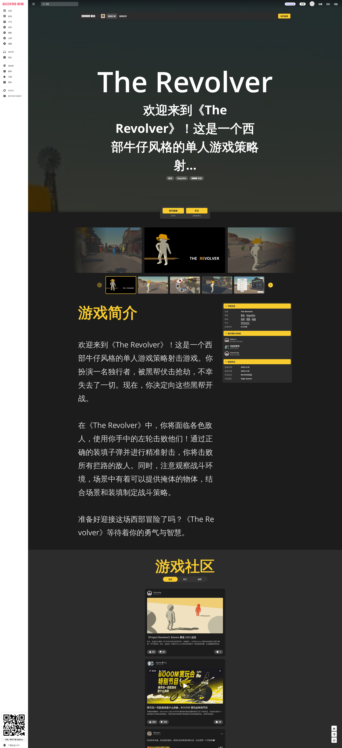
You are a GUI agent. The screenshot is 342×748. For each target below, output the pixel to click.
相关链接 (173, 210)
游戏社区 (123, 16)
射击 (170, 178)
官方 (185, 579)
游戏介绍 (112, 16)
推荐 (200, 579)
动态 (170, 579)
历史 (328, 4)
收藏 (320, 4)
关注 (197, 210)
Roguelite (181, 178)
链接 (284, 16)
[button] (151, 652)
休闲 (243, 319)
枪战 (254, 319)
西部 (248, 319)
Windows (245, 323)
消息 (336, 4)
